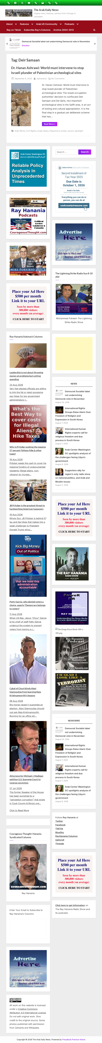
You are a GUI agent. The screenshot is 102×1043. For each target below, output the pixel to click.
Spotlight (79, 131)
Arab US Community (46, 24)
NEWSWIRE (74, 720)
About (9, 24)
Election (25, 45)
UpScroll (59, 840)
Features (24, 24)
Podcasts (69, 24)
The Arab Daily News (46, 9)
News (45, 131)
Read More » (50, 124)
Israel (39, 131)
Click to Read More (19, 810)
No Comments (58, 78)
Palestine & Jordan (58, 131)
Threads (59, 843)
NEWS (74, 383)
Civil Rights (31, 131)
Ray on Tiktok (14, 30)
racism (71, 131)
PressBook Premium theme (73, 1039)
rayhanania (42, 78)
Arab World (20, 131)
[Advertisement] (74, 353)
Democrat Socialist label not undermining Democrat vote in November (56, 41)
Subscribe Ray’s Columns (37, 30)
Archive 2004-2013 (63, 30)
